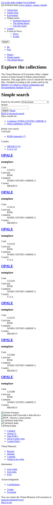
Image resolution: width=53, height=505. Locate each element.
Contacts (11, 430)
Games (10, 28)
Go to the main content (11, 2)
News (15, 34)
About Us (11, 433)
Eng (9, 49)
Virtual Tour (12, 12)
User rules (11, 472)
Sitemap (11, 454)
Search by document (10, 102)
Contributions (13, 484)
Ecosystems (12, 15)
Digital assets (13, 57)
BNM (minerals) (16, 136)
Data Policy (12, 436)
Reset (12, 110)
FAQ (9, 474)
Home (10, 54)
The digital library (21, 23)
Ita (8, 47)
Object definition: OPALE (19, 124)
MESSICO (14, 146)
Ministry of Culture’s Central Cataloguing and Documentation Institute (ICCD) (22, 86)
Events (16, 36)
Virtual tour (12, 10)
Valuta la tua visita (15, 459)
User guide (12, 469)
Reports (10, 451)
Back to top (6, 502)
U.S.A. (12, 149)
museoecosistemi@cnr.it (12, 500)
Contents (11, 456)
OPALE (7, 155)
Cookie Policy (13, 441)
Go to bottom (29, 2)
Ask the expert (19, 26)
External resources (21, 20)
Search (4, 104)
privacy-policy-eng (16, 438)
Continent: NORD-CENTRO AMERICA (26, 121)
